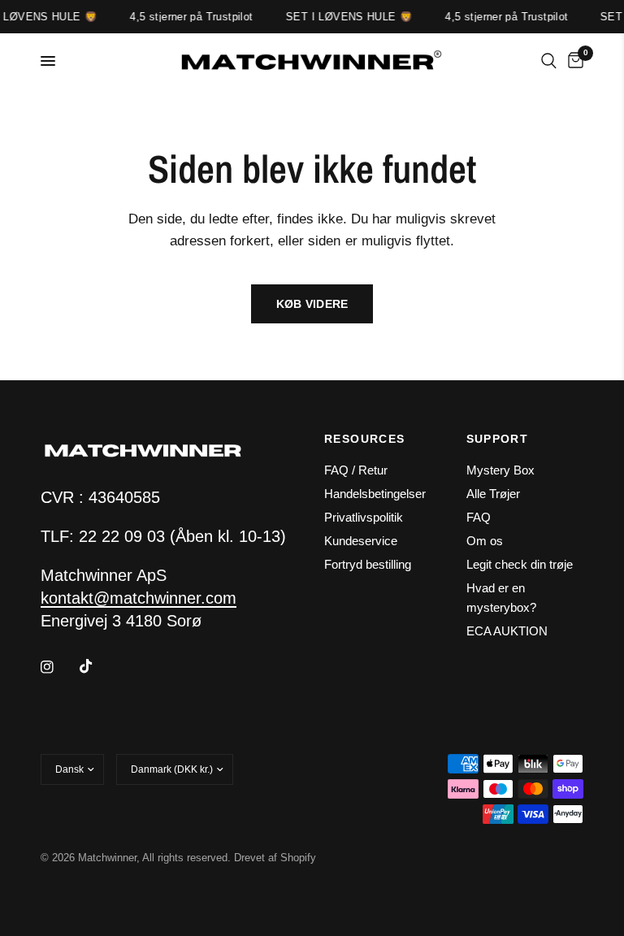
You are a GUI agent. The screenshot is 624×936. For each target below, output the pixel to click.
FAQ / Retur (356, 470)
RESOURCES (364, 438)
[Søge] (548, 61)
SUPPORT (497, 438)
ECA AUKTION (507, 631)
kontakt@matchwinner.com (138, 598)
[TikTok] (97, 666)
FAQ (478, 517)
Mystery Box (500, 470)
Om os (484, 541)
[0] (572, 61)
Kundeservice (360, 541)
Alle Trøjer (493, 493)
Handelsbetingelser (375, 493)
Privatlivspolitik (363, 517)
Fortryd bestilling (367, 564)
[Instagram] (58, 667)
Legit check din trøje (519, 564)
